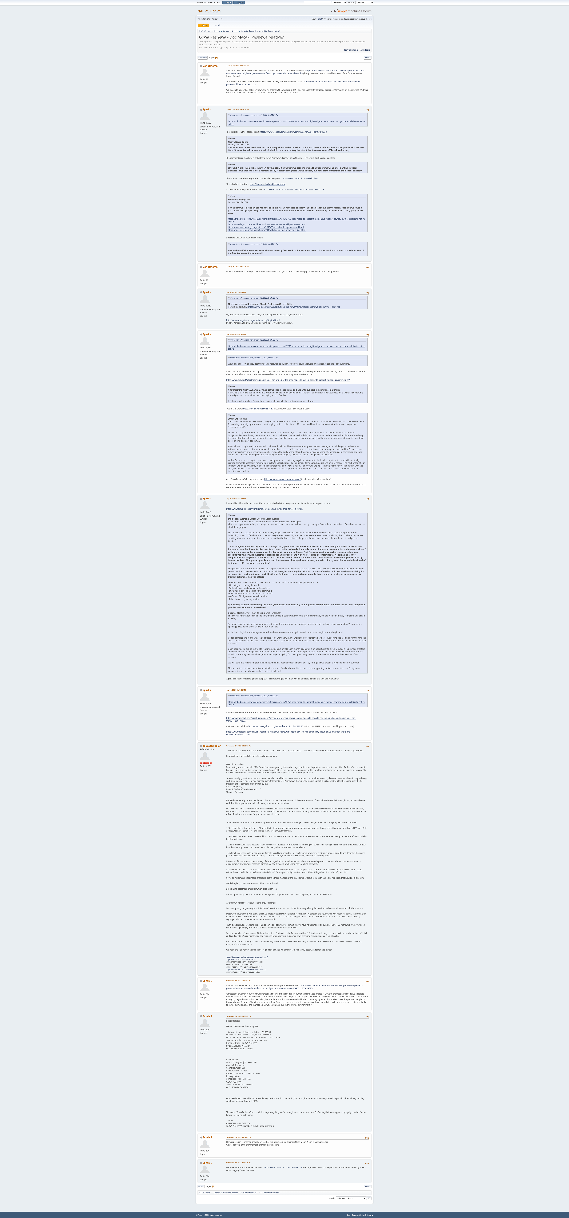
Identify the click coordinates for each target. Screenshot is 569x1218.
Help (348, 1215)
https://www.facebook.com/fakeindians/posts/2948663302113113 (293, 189)
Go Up (201, 1186)
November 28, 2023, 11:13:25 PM (238, 1163)
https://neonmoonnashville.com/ (258, 408)
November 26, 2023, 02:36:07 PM (238, 746)
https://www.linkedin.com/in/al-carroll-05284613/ (246, 969)
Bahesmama (210, 65)
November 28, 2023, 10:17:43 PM (238, 1137)
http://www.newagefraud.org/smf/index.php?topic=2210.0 (253, 320)
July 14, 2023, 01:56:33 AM (236, 292)
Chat (320, 19)
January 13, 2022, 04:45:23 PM (237, 66)
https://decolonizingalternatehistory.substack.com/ (247, 957)
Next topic (365, 50)
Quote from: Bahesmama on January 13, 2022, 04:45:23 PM (254, 115)
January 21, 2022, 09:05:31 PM (237, 267)
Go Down (202, 58)
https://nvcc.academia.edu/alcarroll (240, 959)
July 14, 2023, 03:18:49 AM (236, 498)
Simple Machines (216, 1215)
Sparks (207, 109)
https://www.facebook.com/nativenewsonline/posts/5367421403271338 (293, 132)
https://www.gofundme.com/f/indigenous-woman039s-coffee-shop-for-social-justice (264, 509)
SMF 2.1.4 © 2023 (202, 1215)
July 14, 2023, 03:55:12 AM (236, 690)
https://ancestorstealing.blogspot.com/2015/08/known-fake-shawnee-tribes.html (267, 230)
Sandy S (207, 980)
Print (367, 58)
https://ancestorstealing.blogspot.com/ (267, 184)
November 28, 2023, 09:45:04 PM (238, 981)
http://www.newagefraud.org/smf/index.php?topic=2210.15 (275, 726)
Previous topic (351, 50)
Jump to (332, 1198)
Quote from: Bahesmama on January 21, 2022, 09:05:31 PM (254, 357)
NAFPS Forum (208, 11)
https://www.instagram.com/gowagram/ (282, 479)
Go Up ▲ (369, 1215)
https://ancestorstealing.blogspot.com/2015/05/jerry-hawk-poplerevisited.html (266, 227)
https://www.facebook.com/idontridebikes (283, 1167)
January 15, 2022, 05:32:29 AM (237, 109)
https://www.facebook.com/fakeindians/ (300, 178)
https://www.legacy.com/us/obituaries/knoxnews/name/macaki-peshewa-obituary (267, 224)
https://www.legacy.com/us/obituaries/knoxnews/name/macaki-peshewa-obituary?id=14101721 (294, 306)
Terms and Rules (358, 1215)
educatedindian (212, 745)
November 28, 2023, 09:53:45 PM (238, 1016)
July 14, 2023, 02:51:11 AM (236, 334)
